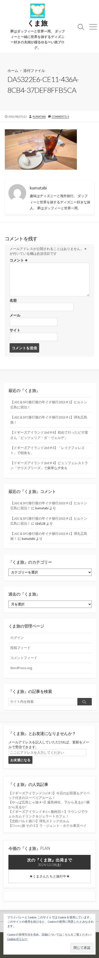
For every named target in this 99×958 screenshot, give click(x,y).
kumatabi (39, 116)
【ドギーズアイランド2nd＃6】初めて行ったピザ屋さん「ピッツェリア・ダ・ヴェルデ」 (49, 435)
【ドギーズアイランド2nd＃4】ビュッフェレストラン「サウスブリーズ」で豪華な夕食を (49, 465)
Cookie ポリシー (17, 939)
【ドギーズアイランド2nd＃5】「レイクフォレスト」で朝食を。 (47, 450)
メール (15, 315)
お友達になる (20, 760)
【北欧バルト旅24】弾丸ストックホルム (38, 821)
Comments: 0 (60, 116)
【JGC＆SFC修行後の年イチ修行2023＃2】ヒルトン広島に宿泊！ (48, 404)
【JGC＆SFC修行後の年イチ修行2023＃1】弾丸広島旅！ (48, 419)
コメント (19, 260)
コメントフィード (23, 658)
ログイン (17, 637)
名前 (13, 300)
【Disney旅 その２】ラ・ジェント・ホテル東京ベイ (47, 825)
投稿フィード (20, 648)
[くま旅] (37, 11)
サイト (15, 330)
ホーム (12, 70)
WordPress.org (21, 668)
